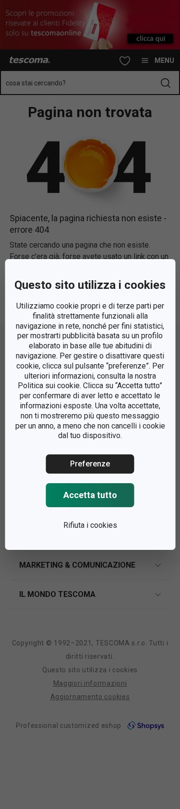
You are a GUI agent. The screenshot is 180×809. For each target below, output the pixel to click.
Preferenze (90, 463)
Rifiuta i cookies (90, 525)
